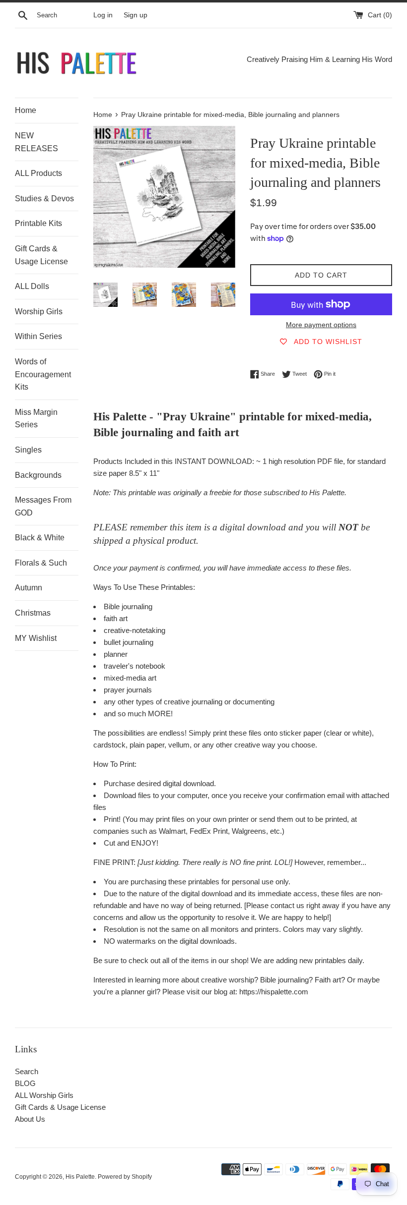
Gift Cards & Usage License (41, 255)
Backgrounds (38, 475)
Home (25, 110)
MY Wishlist (36, 638)
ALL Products (38, 173)
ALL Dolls (32, 286)
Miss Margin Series (36, 418)
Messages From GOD (43, 506)
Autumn (28, 587)
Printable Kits (38, 223)
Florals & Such (41, 563)
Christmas (33, 613)
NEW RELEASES (36, 142)
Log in (103, 15)
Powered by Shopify (125, 1176)
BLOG (25, 1083)
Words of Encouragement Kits (43, 374)
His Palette (80, 1176)
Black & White (40, 537)
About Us (30, 1119)
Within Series (38, 336)
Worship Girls (39, 311)
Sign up (135, 15)
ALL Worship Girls (44, 1095)
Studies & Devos (44, 198)
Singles (28, 450)
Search (26, 1071)
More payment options (321, 325)
